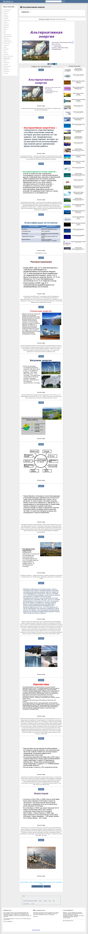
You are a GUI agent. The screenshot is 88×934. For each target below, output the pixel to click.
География (5, 16)
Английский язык (7, 9)
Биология (5, 15)
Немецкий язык (6, 40)
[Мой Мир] (52, 64)
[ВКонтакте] (48, 64)
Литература (6, 24)
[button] (73, 42)
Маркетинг (5, 67)
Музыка (5, 29)
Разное (5, 60)
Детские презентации (8, 56)
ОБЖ (4, 32)
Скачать (47, 886)
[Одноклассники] (50, 64)
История (5, 22)
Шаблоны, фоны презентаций (7, 58)
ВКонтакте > (35, 916)
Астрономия (6, 11)
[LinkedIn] (56, 64)
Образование (6, 62)
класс (50, 900)
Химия (4, 50)
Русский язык (6, 43)
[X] (54, 64)
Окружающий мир (7, 36)
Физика (5, 47)
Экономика (5, 54)
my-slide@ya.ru (9, 921)
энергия (32, 903)
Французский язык (7, 41)
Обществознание (7, 34)
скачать (45, 900)
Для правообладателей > (68, 920)
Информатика (6, 20)
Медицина (5, 27)
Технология (6, 45)
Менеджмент (6, 69)
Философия (6, 48)
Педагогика (6, 38)
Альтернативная (26, 903)
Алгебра (5, 13)
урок (54, 900)
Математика (6, 25)
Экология (5, 52)
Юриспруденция (7, 66)
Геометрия (5, 18)
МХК (4, 31)
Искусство (5, 64)
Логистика (5, 73)
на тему (40, 900)
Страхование (6, 71)
